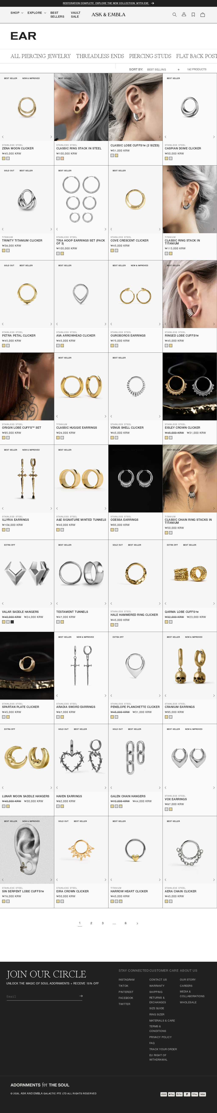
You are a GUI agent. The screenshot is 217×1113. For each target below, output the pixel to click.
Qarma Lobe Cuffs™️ (182, 612)
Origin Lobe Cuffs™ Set (21, 428)
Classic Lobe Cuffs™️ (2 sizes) (135, 146)
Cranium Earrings (180, 707)
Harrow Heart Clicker (129, 891)
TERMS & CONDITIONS (157, 1029)
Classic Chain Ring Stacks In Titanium (188, 522)
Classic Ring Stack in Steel (78, 148)
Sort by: (136, 69)
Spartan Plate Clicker (20, 707)
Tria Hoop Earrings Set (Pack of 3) (80, 242)
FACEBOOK (126, 998)
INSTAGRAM (126, 980)
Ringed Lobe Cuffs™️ (182, 336)
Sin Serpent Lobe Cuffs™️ (23, 891)
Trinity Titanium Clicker (22, 241)
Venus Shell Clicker (127, 428)
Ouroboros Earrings (128, 336)
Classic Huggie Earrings (76, 428)
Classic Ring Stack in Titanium (182, 242)
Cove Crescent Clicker (130, 241)
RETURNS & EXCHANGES (157, 1000)
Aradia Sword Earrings (75, 707)
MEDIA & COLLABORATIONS (192, 994)
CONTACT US (158, 980)
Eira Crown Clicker (72, 891)
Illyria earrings (15, 520)
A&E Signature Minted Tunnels (81, 520)
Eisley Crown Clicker (182, 428)
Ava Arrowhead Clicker (75, 336)
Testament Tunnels (72, 612)
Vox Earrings (176, 799)
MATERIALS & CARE (162, 1021)
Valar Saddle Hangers (20, 612)
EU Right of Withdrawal (158, 1057)
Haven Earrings (69, 796)
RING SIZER (156, 1014)
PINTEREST (126, 992)
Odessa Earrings (124, 520)
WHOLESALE (188, 1002)
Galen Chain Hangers (128, 796)
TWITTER (124, 1004)
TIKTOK (123, 986)
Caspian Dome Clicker (183, 148)
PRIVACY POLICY (160, 1037)
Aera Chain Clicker (180, 891)
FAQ (152, 1043)
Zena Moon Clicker (17, 148)
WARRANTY (157, 986)
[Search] (174, 14)
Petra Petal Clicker (18, 336)
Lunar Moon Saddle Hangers (25, 796)
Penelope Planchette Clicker (135, 707)
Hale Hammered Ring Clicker (134, 615)
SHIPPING (156, 992)
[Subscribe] (78, 996)
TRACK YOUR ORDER (163, 1049)
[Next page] (137, 923)
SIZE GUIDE (156, 1008)
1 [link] (80, 923)
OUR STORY (188, 980)
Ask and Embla (32, 1093)
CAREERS (186, 986)
